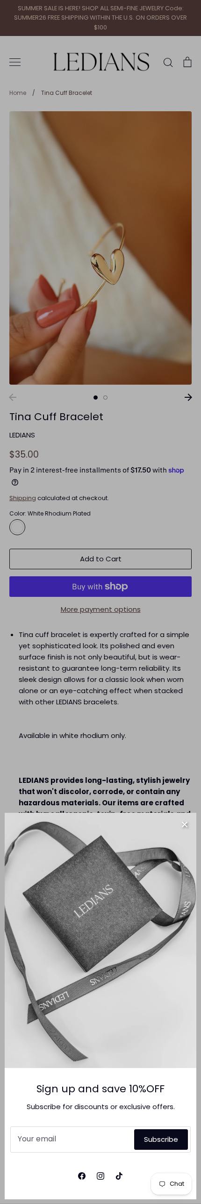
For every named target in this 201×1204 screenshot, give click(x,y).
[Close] (184, 824)
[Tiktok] (119, 1176)
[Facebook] (81, 1176)
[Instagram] (100, 1176)
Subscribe (161, 1139)
